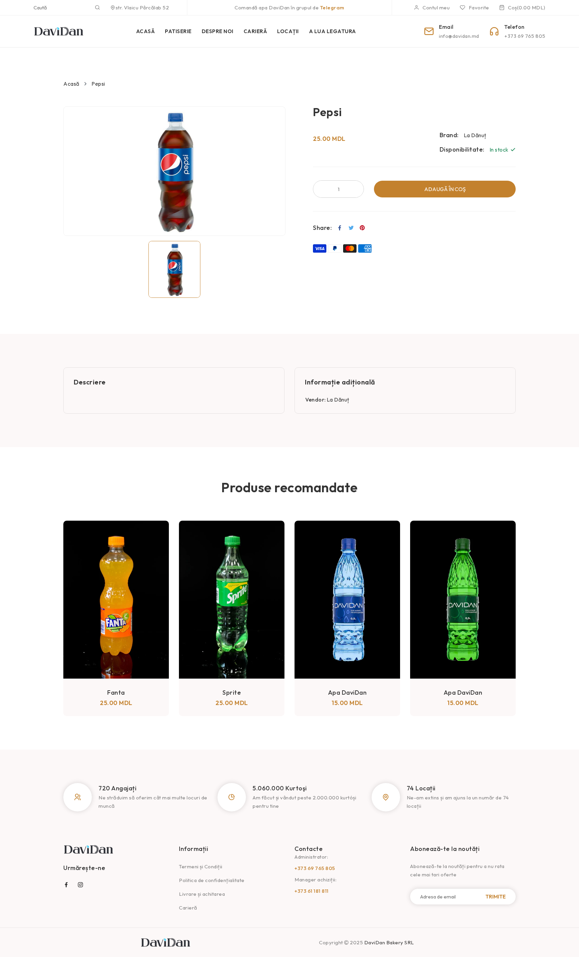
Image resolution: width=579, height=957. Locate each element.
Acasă (71, 83)
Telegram (332, 7)
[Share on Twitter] (351, 228)
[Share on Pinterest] (362, 228)
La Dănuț (338, 399)
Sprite (116, 692)
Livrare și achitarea (202, 894)
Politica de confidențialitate (212, 880)
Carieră (188, 907)
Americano (463, 604)
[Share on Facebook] (340, 228)
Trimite (496, 896)
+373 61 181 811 (312, 891)
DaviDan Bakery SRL (389, 942)
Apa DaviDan (231, 692)
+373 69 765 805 (315, 868)
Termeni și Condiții (200, 866)
